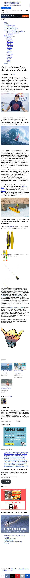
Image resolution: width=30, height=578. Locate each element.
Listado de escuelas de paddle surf (13, 541)
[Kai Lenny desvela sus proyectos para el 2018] (6, 382)
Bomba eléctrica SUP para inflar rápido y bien (16, 466)
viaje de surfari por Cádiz (16, 307)
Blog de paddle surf (6, 8)
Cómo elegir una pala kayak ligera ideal (14, 464)
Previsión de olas (8, 540)
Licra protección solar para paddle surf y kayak (16, 452)
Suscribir (6, 481)
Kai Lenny (3, 191)
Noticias (10, 396)
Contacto (6, 543)
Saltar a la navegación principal (12, 2)
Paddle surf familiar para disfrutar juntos (14, 458)
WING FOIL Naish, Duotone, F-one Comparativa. (19, 372)
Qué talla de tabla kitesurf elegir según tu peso (16, 461)
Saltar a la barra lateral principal (12, 5)
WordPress (4, 570)
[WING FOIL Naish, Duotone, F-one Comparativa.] (20, 366)
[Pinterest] (17, 576)
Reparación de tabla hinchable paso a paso (15, 455)
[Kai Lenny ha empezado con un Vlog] (6, 366)
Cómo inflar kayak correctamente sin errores (15, 460)
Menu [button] (2, 19)
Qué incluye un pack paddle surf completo (15, 463)
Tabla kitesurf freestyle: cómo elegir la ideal (15, 454)
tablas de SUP (10, 226)
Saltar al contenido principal (11, 3)
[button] (14, 36)
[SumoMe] (27, 576)
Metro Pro (14, 568)
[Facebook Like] (7, 576)
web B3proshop (18, 295)
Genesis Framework (24, 568)
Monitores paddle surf (10, 538)
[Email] (22, 576)
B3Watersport (4, 295)
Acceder (10, 570)
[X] (12, 576)
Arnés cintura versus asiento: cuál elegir (14, 457)
